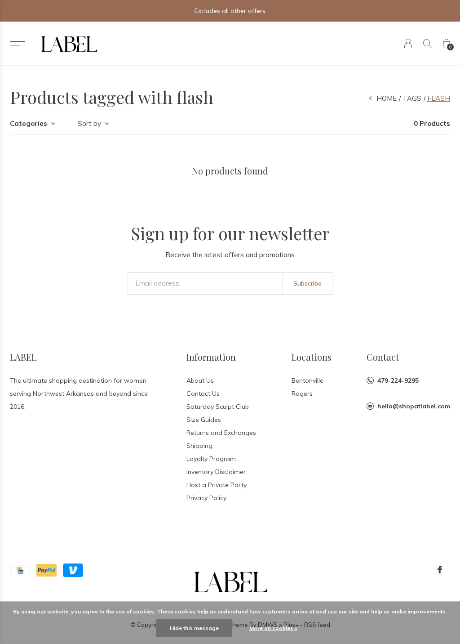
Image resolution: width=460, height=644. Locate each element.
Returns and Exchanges (221, 433)
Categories (28, 123)
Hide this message (194, 628)
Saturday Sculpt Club (217, 406)
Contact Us (203, 393)
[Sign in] (408, 43)
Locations (312, 357)
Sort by (89, 123)
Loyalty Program (211, 459)
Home (386, 98)
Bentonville (307, 380)
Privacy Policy (206, 498)
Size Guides (203, 420)
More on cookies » (273, 628)
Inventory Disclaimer (216, 472)
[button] (17, 42)
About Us (200, 380)
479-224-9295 (398, 380)
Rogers (302, 393)
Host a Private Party (216, 485)
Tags (411, 98)
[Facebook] (440, 570)
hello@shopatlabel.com (413, 406)
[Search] (427, 43)
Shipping (199, 446)
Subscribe (307, 283)
